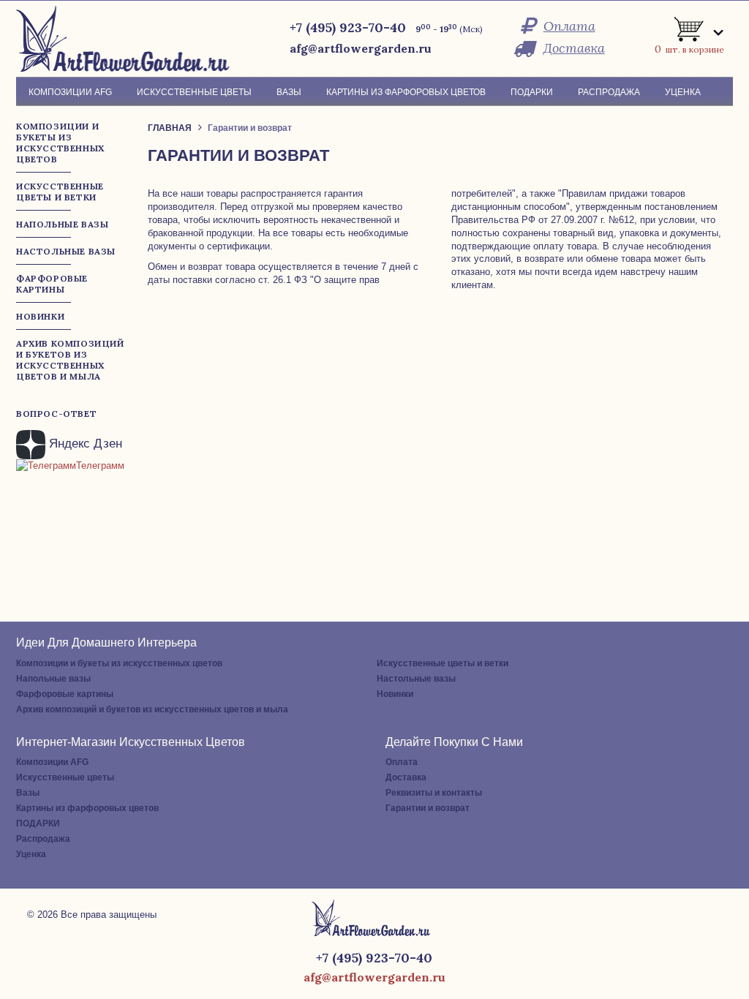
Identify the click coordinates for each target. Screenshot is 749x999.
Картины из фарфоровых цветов (87, 808)
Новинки (395, 694)
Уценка (31, 854)
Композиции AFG (52, 762)
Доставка (574, 47)
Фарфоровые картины (64, 694)
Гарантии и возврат (427, 808)
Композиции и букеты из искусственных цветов (119, 663)
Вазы (27, 793)
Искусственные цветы (65, 777)
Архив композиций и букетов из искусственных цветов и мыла (152, 709)
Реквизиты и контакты (433, 793)
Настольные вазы (416, 679)
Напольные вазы (53, 679)
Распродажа (43, 839)
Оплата (569, 26)
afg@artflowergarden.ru (361, 48)
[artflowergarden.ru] (128, 39)
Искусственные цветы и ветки (442, 663)
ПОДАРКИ (38, 823)
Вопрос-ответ (56, 413)
